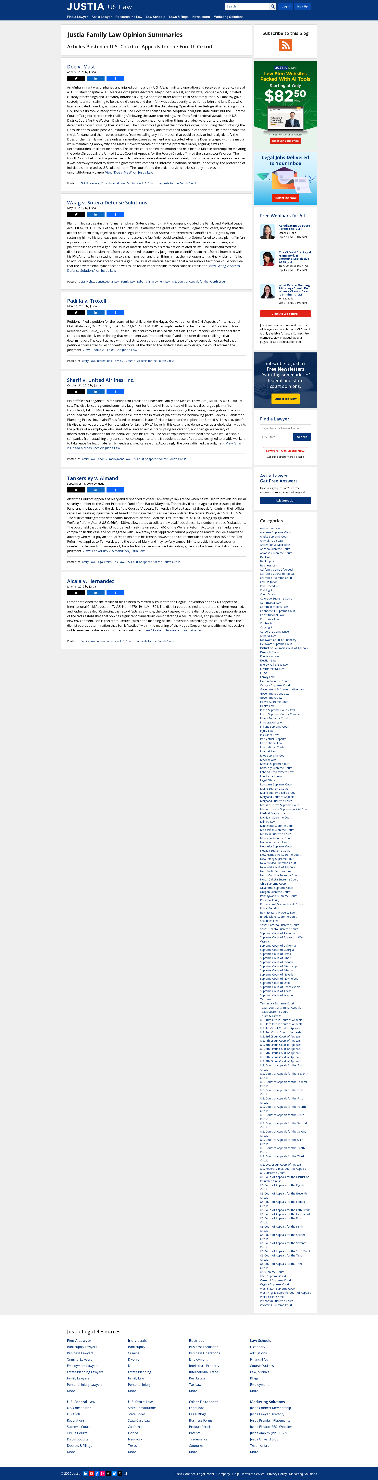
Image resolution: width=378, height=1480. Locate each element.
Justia (76, 1473)
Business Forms (200, 1420)
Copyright (266, 627)
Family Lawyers (78, 1378)
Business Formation (204, 1347)
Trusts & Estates (270, 1016)
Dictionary (257, 1347)
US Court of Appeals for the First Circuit (285, 1214)
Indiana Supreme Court (274, 726)
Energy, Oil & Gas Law (274, 664)
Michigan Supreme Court (276, 817)
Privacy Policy (277, 1474)
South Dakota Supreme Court (279, 929)
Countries (196, 1445)
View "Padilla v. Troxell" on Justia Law (110, 350)
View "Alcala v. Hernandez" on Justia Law (173, 630)
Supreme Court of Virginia (276, 995)
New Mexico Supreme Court (278, 863)
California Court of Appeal (276, 569)
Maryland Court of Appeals (277, 797)
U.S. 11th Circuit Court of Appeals (281, 1024)
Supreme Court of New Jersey (279, 978)
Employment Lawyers (82, 1366)
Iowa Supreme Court (273, 755)
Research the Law (128, 16)
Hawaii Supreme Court (274, 702)
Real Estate (197, 1378)
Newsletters (201, 16)
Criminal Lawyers (79, 1359)
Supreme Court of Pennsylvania (280, 987)
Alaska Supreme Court (274, 536)
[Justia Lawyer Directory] (125, 1473)
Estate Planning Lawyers (85, 1372)
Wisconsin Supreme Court (276, 1301)
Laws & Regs (179, 16)
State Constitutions (142, 1408)
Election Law (268, 660)
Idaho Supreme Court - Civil (277, 710)
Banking (265, 557)
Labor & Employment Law (153, 281)
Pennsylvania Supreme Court (278, 896)
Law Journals (259, 1372)
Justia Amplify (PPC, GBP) (268, 1433)
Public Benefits (269, 908)
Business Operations (204, 1353)
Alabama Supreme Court (275, 532)
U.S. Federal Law (81, 1401)
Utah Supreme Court (273, 1276)
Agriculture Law (270, 528)
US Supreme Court (272, 1272)
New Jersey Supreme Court (277, 859)
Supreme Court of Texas (275, 991)
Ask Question (285, 500)
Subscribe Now (285, 399)
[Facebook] (97, 1473)
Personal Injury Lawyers (85, 1384)
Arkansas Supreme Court (276, 553)
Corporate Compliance (274, 631)
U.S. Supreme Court (272, 1173)
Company (223, 1474)
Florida (133, 1433)
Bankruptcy (267, 561)
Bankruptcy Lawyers (82, 1347)
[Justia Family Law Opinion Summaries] (85, 6)
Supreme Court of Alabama (277, 933)
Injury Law (266, 731)
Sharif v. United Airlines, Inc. (101, 380)
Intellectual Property (273, 739)
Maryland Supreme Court (276, 801)
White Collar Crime (272, 1297)
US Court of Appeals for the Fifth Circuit (285, 1210)
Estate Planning (139, 1372)
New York (135, 1439)
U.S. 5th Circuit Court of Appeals (280, 1045)
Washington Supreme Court (277, 1288)
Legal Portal (205, 1474)
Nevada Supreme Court (275, 850)
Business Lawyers (80, 1353)
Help (235, 1474)
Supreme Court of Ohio (275, 983)
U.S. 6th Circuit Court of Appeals (280, 1049)
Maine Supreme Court (274, 788)
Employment (198, 1359)
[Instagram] (102, 1473)
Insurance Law (269, 735)
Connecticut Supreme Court (277, 611)
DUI (131, 1366)
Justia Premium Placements (270, 1420)
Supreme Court (78, 1427)
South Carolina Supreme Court (279, 925)
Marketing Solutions (229, 16)
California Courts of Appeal (277, 574)
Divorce (133, 1359)
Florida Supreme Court (274, 681)
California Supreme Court (276, 578)
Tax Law (118, 562)
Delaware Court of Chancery (278, 640)
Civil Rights (87, 281)
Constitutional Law (113, 183)
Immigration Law (271, 722)
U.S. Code (74, 1414)
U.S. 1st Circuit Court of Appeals (280, 1028)
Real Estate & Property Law (277, 912)
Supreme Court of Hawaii (276, 954)
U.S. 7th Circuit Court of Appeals (280, 1053)
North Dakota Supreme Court (279, 879)
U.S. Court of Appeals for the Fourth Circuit (169, 183)
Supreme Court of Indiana (276, 962)
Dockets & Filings (79, 1445)
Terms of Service (253, 1474)
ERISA (264, 673)
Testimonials (259, 1445)
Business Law (269, 565)
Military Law (267, 821)
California (135, 1427)
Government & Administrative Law (282, 689)
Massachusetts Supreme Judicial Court (284, 809)
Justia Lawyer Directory (267, 1414)
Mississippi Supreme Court (277, 830)
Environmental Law (272, 669)
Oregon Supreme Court (275, 892)
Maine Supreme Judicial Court (278, 793)
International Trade (272, 747)
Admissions (258, 1353)
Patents (194, 1433)
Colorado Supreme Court (276, 598)
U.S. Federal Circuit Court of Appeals (283, 1169)
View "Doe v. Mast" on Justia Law (129, 172)
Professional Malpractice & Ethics (281, 904)
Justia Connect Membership (270, 1408)
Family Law (133, 183)
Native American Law (273, 842)
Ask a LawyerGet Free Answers (279, 478)
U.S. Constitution (79, 1408)
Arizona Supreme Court (275, 549)
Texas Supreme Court (274, 1011)
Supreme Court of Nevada (277, 974)
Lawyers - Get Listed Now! (285, 451)
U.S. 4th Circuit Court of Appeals (280, 1040)
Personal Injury (269, 900)
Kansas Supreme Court (274, 764)
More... (72, 1391)
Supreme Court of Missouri (277, 970)
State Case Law (139, 1420)
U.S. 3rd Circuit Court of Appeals (280, 1036)
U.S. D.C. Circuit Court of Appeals (281, 1164)
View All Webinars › (285, 314)
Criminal (134, 1353)
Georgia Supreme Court (275, 685)
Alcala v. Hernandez (90, 581)
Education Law (269, 656)
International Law (107, 361)
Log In (286, 6)
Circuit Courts (77, 1433)
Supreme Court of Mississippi (278, 966)
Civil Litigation (269, 582)
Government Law (271, 697)
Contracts (266, 623)
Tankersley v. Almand (92, 478)
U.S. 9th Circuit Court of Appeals (280, 1061)
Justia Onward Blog (264, 1439)
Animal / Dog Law (271, 540)
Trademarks (198, 1439)
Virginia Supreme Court (274, 1284)
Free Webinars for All (282, 215)
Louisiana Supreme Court (276, 784)
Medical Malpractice (272, 813)
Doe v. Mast (81, 66)
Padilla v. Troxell (86, 300)
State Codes (136, 1414)
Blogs (254, 1378)
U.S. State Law (140, 1401)
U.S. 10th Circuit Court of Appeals (281, 1020)
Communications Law (274, 607)
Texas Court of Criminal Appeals (280, 1007)
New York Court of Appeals (277, 867)
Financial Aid (259, 1359)
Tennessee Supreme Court (277, 1003)
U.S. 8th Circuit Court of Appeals (280, 1057)
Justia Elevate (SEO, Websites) (272, 1427)
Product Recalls (200, 1427)
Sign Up (302, 6)
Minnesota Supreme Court (277, 826)
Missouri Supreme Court (275, 834)
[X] (120, 1473)
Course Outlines (262, 1366)
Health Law (267, 706)
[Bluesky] (114, 1473)
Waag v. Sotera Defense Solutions (107, 202)
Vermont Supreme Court (275, 1280)
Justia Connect (184, 1474)
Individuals (137, 1340)
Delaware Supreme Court (276, 644)
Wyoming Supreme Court (276, 1305)
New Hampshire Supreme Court (280, 854)
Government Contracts (274, 693)
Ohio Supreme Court (273, 883)
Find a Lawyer (77, 16)
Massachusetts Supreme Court (279, 805)
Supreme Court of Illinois (276, 958)
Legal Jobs (196, 1408)
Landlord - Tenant (271, 776)
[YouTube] (91, 1473)
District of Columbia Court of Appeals (284, 648)
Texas (132, 1445)
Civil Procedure (90, 183)
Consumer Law (269, 619)
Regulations (76, 1420)
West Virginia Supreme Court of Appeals (285, 1292)
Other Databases (204, 1401)
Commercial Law (271, 602)
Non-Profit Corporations (275, 871)
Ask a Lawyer (102, 16)
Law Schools (155, 16)
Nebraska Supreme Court (276, 846)
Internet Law (268, 751)
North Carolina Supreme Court (279, 875)
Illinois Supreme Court (274, 718)
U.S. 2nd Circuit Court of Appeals (280, 1032)
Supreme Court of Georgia (277, 950)
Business (196, 1340)
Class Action (268, 594)
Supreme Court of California (278, 945)
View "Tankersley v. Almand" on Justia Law (114, 551)
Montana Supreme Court (276, 838)
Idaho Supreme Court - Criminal (280, 714)
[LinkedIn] (85, 1473)
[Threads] (108, 1473)
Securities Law (269, 921)
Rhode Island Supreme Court (278, 916)
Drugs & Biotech (270, 652)
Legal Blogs (197, 1414)
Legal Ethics (104, 562)
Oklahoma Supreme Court (276, 888)
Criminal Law (268, 635)
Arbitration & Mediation (275, 545)
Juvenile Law (268, 759)
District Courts (77, 1439)
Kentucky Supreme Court (276, 768)
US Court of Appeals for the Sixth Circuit (285, 1251)
